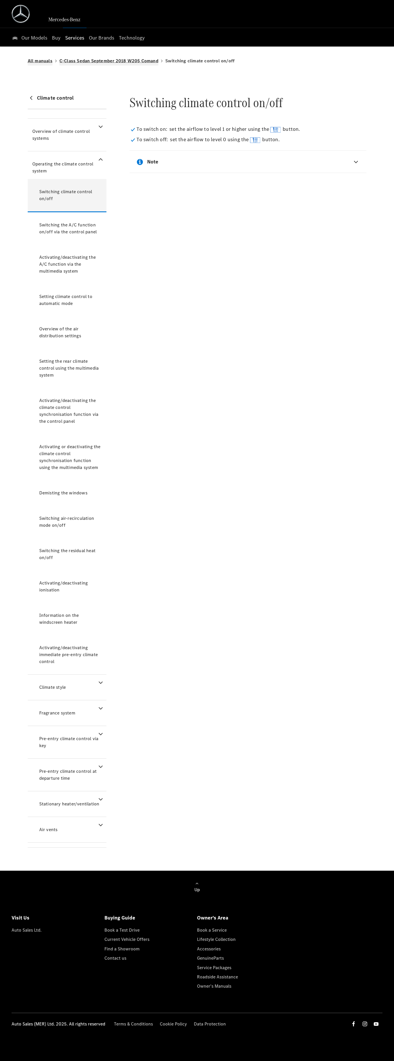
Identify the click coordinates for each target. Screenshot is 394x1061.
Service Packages (214, 968)
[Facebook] (353, 1024)
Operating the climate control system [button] (62, 167)
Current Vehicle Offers (126, 939)
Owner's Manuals (214, 986)
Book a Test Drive (122, 930)
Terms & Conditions (133, 1024)
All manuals (40, 61)
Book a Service (212, 930)
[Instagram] (364, 1024)
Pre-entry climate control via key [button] (69, 742)
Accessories (209, 949)
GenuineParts (210, 958)
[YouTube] (376, 1024)
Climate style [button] (52, 687)
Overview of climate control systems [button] (61, 134)
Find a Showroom (122, 949)
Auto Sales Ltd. (27, 930)
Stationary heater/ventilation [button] (69, 804)
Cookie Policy (173, 1024)
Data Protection (210, 1024)
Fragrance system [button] (57, 713)
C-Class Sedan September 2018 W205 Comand (108, 61)
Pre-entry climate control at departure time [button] (68, 774)
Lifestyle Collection (216, 939)
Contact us (115, 958)
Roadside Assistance (217, 977)
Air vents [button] (48, 830)
